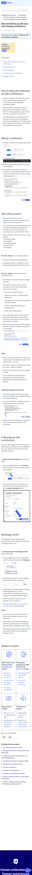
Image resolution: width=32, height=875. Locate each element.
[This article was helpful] (10, 737)
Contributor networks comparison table (15, 761)
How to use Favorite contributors (22, 682)
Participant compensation (11, 770)
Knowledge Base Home (8, 15)
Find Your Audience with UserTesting (14, 17)
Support (20, 722)
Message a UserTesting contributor (7, 675)
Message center (8, 76)
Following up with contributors (12, 73)
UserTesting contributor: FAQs (12, 747)
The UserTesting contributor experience (8, 682)
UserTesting (22, 15)
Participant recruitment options (13, 764)
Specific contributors (9, 767)
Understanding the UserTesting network (24, 675)
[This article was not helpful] (4, 737)
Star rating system (9, 70)
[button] (29, 3)
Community (21, 715)
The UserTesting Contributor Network (15, 19)
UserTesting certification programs (7, 724)
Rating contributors (9, 67)
